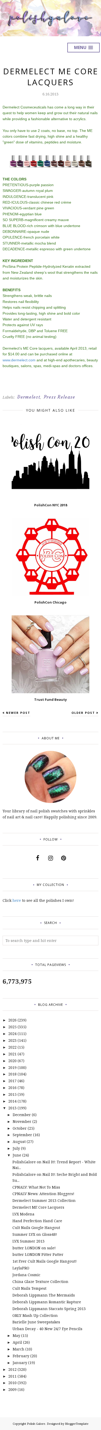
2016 (12, 1087)
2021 (12, 1053)
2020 (12, 1060)
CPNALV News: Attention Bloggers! (43, 1193)
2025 (12, 1026)
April (17, 1342)
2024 (12, 1033)
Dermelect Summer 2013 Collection (44, 1200)
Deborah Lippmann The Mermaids (43, 1295)
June (17, 1155)
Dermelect (28, 397)
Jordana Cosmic (26, 1274)
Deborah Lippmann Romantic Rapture (46, 1301)
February (21, 1355)
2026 (12, 1020)
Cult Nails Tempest (29, 1288)
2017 (12, 1080)
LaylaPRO (20, 1267)
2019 (12, 1067)
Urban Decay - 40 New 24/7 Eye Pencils (47, 1328)
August (19, 1141)
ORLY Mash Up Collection (35, 1315)
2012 (12, 1369)
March (18, 1349)
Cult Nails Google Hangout (36, 1227)
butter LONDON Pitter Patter (37, 1254)
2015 (12, 1094)
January (20, 1362)
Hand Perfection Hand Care (37, 1220)
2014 (12, 1101)
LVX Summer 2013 (28, 1241)
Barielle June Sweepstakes (36, 1321)
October (20, 1128)
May (16, 1335)
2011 (12, 1376)
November (22, 1121)
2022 (12, 1047)
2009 (12, 1389)
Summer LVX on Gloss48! (34, 1234)
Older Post (83, 713)
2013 (12, 1107)
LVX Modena (23, 1214)
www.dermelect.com (19, 360)
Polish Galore (36, 1424)
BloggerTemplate (77, 1424)
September (22, 1134)
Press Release (59, 397)
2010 (12, 1382)
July (16, 1148)
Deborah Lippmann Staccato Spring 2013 (49, 1308)
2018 (12, 1074)
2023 (12, 1040)
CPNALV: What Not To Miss (36, 1187)
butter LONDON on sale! (34, 1247)
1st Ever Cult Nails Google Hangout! (44, 1261)
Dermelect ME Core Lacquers (38, 1207)
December (22, 1114)
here (16, 900)
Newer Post (18, 713)
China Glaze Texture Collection (40, 1281)
